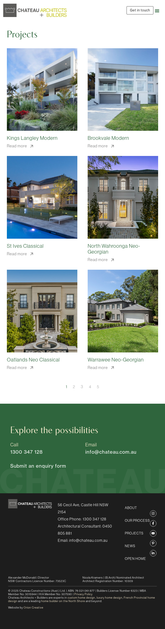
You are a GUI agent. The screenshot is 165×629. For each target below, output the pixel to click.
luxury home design (109, 597)
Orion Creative (33, 607)
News (130, 546)
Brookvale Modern (108, 138)
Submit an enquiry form (38, 466)
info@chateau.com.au (110, 452)
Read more (17, 146)
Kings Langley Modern (32, 138)
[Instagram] (153, 513)
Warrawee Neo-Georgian (116, 360)
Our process (137, 520)
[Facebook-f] (153, 523)
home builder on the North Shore (63, 601)
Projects (134, 533)
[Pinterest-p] (153, 543)
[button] (156, 10)
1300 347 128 (95, 519)
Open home (135, 558)
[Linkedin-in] (153, 553)
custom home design (81, 597)
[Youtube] (153, 533)
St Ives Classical (25, 246)
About (131, 508)
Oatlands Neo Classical (33, 360)
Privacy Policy (83, 594)
